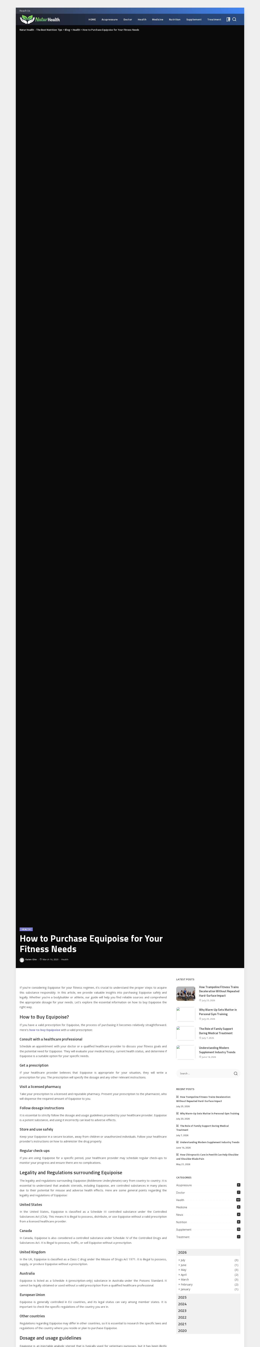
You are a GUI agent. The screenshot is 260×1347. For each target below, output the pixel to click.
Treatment (182, 1237)
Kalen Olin (31, 959)
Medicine (181, 1207)
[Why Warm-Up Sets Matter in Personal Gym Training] (185, 1014)
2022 (182, 1317)
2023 (182, 1310)
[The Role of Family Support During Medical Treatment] (185, 1033)
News (179, 1214)
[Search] (234, 19)
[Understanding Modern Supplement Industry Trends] (185, 1052)
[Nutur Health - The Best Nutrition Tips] (40, 19)
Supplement (183, 1229)
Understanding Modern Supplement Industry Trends (217, 1050)
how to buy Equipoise (44, 1030)
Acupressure (184, 1185)
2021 (182, 1324)
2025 (182, 1297)
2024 (182, 1304)
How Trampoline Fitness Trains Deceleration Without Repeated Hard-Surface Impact (219, 991)
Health (26, 929)
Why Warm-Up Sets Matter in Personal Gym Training (218, 1011)
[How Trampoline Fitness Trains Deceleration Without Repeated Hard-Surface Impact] (185, 994)
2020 (182, 1330)
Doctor (180, 1192)
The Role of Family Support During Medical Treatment (216, 1031)
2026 (182, 1252)
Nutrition (181, 1222)
